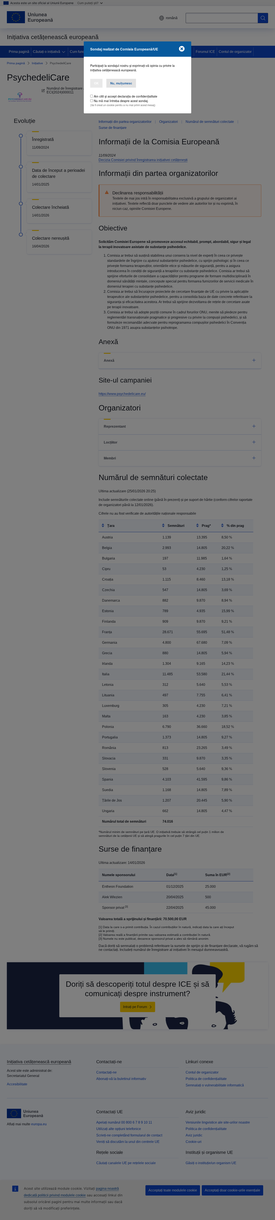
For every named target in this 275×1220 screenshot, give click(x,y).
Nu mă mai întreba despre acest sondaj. (121, 101)
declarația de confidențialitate (137, 96)
